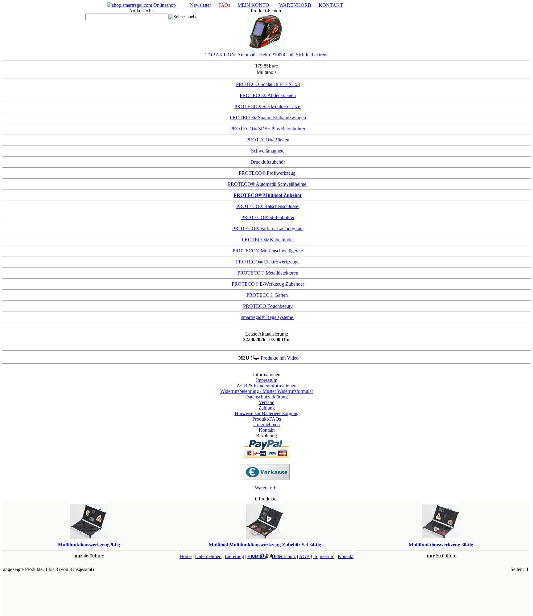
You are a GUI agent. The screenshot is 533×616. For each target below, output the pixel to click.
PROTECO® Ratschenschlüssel (268, 206)
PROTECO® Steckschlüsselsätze (267, 106)
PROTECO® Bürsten (267, 139)
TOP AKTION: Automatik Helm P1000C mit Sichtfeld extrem (266, 54)
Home (186, 556)
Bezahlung (257, 556)
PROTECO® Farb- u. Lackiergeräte (268, 228)
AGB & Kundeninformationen (266, 385)
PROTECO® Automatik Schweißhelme (268, 184)
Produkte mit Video (280, 358)
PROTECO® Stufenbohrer (268, 217)
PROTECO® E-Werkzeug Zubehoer (268, 284)
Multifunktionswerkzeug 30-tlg (441, 544)
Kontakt (267, 430)
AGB (304, 556)
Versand (267, 402)
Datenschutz (284, 556)
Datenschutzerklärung (266, 396)
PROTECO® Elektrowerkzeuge (268, 261)
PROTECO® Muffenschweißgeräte (268, 250)
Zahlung (266, 407)
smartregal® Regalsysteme (267, 317)
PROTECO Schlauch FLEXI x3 (268, 84)
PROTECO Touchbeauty (268, 306)
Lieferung (234, 556)
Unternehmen (266, 424)
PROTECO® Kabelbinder (268, 239)
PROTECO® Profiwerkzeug (268, 173)
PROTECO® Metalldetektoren (268, 272)
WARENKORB (295, 5)
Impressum (266, 380)
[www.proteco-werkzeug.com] (141, 5)
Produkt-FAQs (266, 419)
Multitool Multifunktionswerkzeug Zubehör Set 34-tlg (265, 544)
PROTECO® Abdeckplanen (268, 95)
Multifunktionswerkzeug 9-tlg (89, 544)
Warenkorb (265, 487)
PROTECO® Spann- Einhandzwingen (268, 117)
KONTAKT (331, 5)
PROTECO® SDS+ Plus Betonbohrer (267, 128)
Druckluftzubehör (267, 162)
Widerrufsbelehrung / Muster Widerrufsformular (266, 391)
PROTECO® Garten (267, 295)
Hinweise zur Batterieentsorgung (267, 413)
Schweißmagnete (267, 150)
